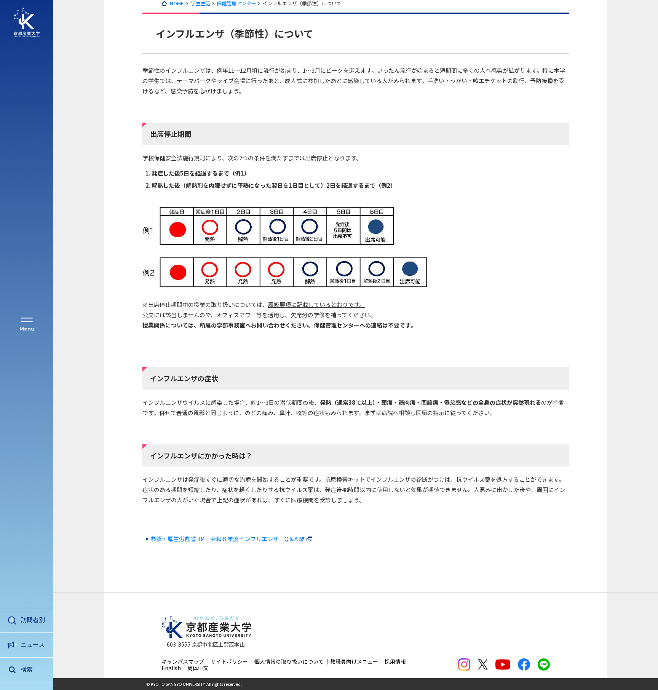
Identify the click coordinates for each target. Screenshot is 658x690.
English (171, 668)
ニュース (33, 644)
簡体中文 (198, 668)
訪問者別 (33, 619)
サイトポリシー (229, 661)
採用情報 (395, 661)
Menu (26, 329)
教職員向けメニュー (354, 661)
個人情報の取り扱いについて (289, 661)
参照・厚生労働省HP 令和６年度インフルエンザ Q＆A (224, 539)
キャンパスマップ (182, 661)
